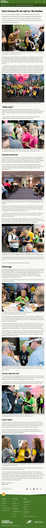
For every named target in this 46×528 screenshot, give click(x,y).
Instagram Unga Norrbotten (26, 512)
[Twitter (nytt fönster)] (30, 489)
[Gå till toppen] (3, 494)
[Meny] (44, 1)
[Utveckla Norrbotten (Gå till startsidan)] (7, 522)
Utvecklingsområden (5, 510)
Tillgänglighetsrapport (17, 511)
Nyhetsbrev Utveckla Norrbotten (27, 501)
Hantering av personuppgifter (16, 508)
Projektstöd (4, 503)
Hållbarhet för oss (16, 503)
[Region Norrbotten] (38, 522)
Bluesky (25, 509)
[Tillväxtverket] (29, 522)
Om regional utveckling (6, 508)
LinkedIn (25, 507)
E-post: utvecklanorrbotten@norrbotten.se (28, 515)
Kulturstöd (4, 505)
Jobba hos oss (15, 505)
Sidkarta (14, 516)
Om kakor (14, 513)
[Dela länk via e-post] (37, 489)
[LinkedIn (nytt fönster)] (34, 489)
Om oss (14, 501)
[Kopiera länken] (40, 489)
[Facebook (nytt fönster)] (27, 489)
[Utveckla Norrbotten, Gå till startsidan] (4, 2)
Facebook (25, 504)
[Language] (40, 1)
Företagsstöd (4, 501)
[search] (36, 1)
